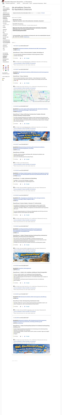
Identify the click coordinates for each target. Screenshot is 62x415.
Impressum (5, 45)
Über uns (4, 30)
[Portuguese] (3, 65)
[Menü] (3, 3)
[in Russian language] (8, 69)
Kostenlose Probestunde (5, 18)
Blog (3, 32)
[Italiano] (3, 69)
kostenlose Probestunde (38, 3)
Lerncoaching (5, 53)
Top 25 (30, 3)
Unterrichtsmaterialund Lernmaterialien (6, 42)
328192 (17, 294)
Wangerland (18, 111)
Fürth (16, 73)
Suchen (18, 3)
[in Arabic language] (6, 70)
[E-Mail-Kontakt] (21, 58)
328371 (17, 69)
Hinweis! (43, 12)
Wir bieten (5, 23)
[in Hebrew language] (8, 70)
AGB (3, 48)
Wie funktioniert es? (6, 21)
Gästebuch (5, 29)
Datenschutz (5, 46)
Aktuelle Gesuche (6, 13)
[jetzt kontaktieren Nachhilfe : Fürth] (31, 101)
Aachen (17, 149)
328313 (17, 106)
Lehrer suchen (25, 3)
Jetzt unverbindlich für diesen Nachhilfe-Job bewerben (25, 63)
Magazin (4, 38)
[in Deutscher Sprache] (8, 67)
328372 (17, 45)
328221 (17, 226)
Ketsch (17, 269)
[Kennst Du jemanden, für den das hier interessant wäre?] (29, 265)
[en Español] (6, 65)
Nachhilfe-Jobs (5, 37)
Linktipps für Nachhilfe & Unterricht (5, 56)
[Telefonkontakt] (23, 58)
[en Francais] (6, 68)
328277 (17, 144)
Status (3, 78)
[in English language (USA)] (8, 65)
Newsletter (5, 35)
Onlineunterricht (6, 61)
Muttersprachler (6, 59)
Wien (16, 200)
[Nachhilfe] (3, 1)
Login (4, 6)
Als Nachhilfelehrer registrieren (6, 10)
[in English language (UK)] (3, 67)
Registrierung (26, 36)
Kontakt (4, 27)
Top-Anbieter (5, 20)
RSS (3, 80)
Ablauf (45, 3)
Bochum (17, 49)
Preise (4, 25)
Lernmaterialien (5, 54)
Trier (16, 232)
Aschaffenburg (18, 323)
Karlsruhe (17, 175)
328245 (17, 170)
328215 (17, 265)
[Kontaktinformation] (25, 58)
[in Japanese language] (3, 70)
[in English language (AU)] (6, 67)
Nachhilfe (18, 1)
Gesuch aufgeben (6, 7)
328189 (17, 317)
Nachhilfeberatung (6, 40)
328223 (17, 195)
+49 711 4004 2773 (5, 76)
